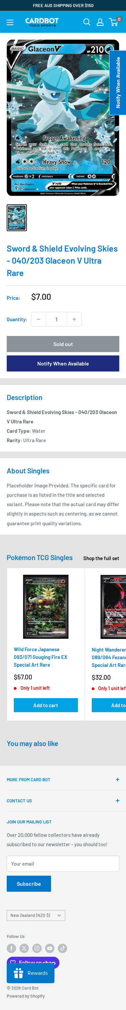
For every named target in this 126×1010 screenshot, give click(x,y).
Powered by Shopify (26, 996)
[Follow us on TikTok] (62, 948)
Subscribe (29, 883)
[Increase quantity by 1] (74, 319)
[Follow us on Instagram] (37, 948)
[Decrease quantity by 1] (39, 319)
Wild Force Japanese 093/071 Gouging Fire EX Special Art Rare (40, 657)
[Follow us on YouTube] (49, 948)
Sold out (63, 344)
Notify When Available (63, 363)
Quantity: (17, 319)
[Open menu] (10, 22)
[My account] (100, 22)
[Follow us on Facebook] (11, 948)
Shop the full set (101, 558)
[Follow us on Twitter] (24, 948)
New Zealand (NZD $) (30, 915)
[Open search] (87, 22)
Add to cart (45, 705)
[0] (114, 22)
